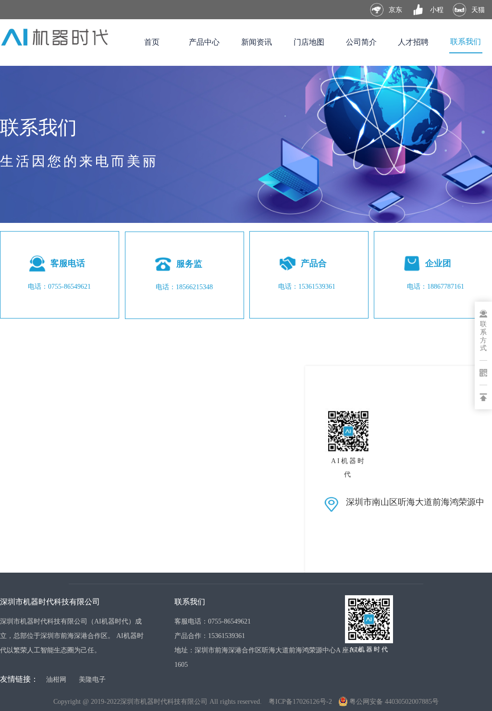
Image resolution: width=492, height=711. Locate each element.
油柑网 (56, 679)
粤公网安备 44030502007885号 (394, 701)
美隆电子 (92, 679)
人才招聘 (413, 42)
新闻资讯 (256, 42)
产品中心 (204, 42)
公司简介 (361, 42)
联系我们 (465, 41)
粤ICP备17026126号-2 (300, 701)
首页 (152, 42)
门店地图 (309, 42)
